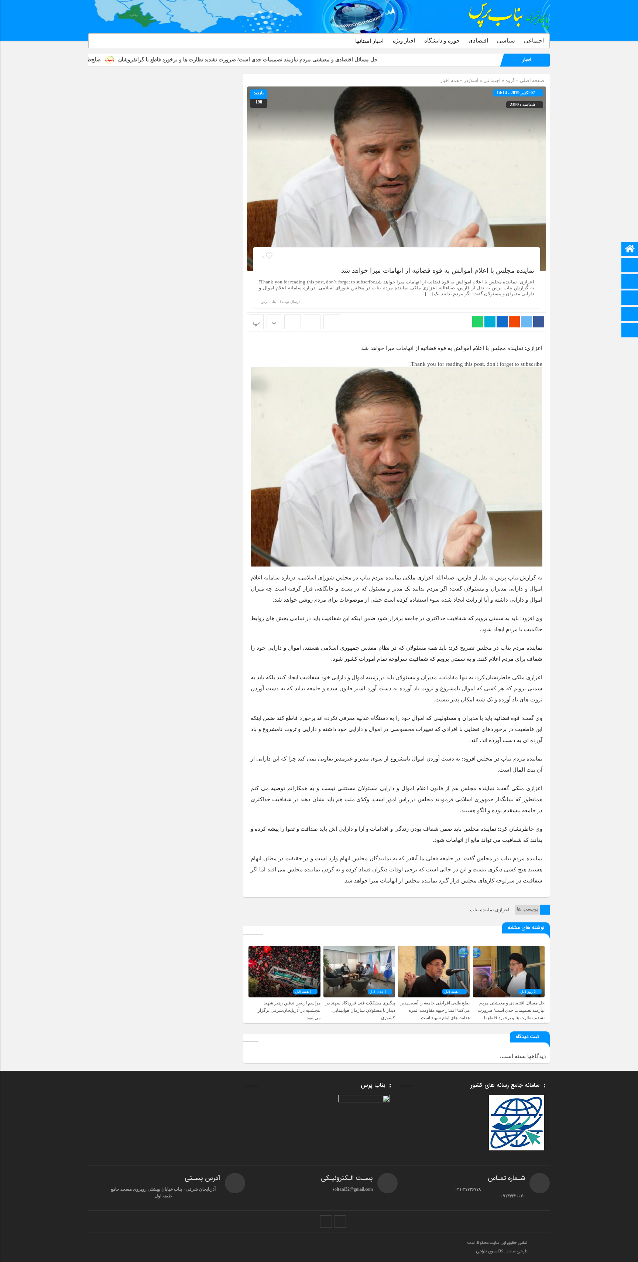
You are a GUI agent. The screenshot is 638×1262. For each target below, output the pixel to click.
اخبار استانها (369, 41)
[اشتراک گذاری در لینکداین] (502, 321)
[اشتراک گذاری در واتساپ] (477, 321)
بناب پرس (268, 302)
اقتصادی (478, 41)
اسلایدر (471, 80)
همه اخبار (449, 80)
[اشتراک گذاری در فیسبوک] (538, 321)
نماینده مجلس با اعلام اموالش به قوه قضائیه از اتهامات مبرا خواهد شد (437, 270)
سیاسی (506, 41)
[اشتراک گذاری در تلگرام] (489, 321)
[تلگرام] (629, 266)
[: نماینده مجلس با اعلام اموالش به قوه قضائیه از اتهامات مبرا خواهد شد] (312, 321)
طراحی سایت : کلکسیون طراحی (502, 1251)
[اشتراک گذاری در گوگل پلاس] (514, 321)
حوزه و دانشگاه (442, 41)
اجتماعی (534, 41)
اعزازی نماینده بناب (490, 909)
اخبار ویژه (404, 41)
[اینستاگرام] (629, 314)
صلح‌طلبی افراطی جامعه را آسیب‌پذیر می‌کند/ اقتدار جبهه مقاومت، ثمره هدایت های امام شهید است (435, 1010)
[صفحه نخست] (629, 249)
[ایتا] (629, 282)
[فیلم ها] (629, 298)
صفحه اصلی (531, 80)
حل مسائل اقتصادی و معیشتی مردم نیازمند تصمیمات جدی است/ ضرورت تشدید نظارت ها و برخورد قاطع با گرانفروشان (318, 59)
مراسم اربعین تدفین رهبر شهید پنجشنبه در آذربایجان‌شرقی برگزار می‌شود (289, 1010)
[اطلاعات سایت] (629, 331)
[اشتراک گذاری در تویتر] (526, 321)
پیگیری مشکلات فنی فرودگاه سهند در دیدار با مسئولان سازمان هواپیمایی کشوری (360, 1010)
